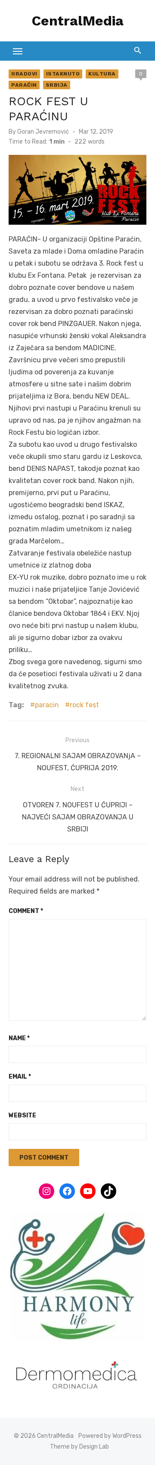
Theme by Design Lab (79, 1446)
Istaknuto (63, 74)
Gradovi (24, 74)
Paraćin (24, 85)
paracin (47, 705)
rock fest (84, 705)
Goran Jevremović (43, 131)
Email (20, 1076)
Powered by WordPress (110, 1436)
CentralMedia (78, 21)
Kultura (102, 74)
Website (22, 1115)
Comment (26, 911)
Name (19, 1038)
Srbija (57, 85)
